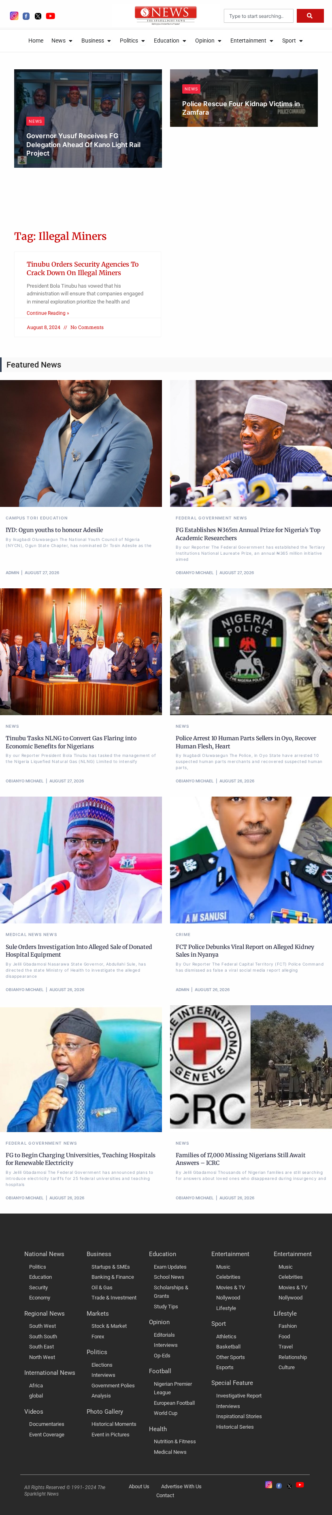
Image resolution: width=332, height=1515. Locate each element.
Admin (12, 573)
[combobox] (259, 16)
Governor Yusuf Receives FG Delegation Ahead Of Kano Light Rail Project (83, 144)
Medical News (24, 934)
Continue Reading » (48, 313)
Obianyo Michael (53, 165)
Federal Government (204, 517)
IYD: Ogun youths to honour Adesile (54, 530)
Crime (183, 934)
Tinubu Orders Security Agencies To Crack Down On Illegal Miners (82, 268)
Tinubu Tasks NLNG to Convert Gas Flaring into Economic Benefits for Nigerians (71, 742)
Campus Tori (22, 517)
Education (54, 517)
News (35, 121)
